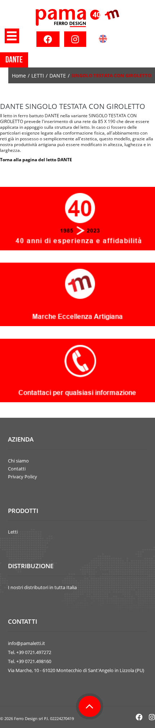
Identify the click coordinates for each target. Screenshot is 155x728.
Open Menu (12, 35)
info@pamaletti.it (26, 643)
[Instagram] (75, 39)
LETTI (37, 76)
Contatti (17, 469)
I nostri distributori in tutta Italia (42, 587)
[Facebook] (47, 39)
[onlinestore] (77, 18)
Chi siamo (18, 461)
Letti (13, 532)
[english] (103, 40)
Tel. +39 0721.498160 (29, 661)
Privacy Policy (22, 476)
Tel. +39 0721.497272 (29, 652)
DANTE (57, 76)
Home (19, 76)
